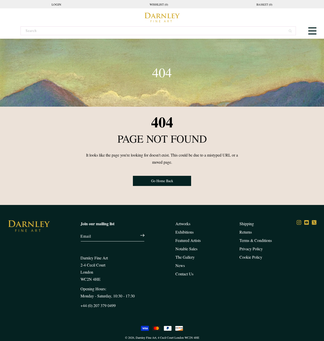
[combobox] (158, 30)
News (180, 265)
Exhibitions (184, 232)
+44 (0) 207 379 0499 (98, 305)
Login (56, 4)
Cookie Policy (250, 257)
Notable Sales (186, 248)
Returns (245, 232)
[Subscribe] (140, 235)
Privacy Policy (251, 248)
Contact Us (184, 273)
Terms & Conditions (255, 240)
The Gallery (185, 257)
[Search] (289, 31)
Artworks (182, 223)
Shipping (246, 223)
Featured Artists (188, 240)
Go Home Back (162, 180)
